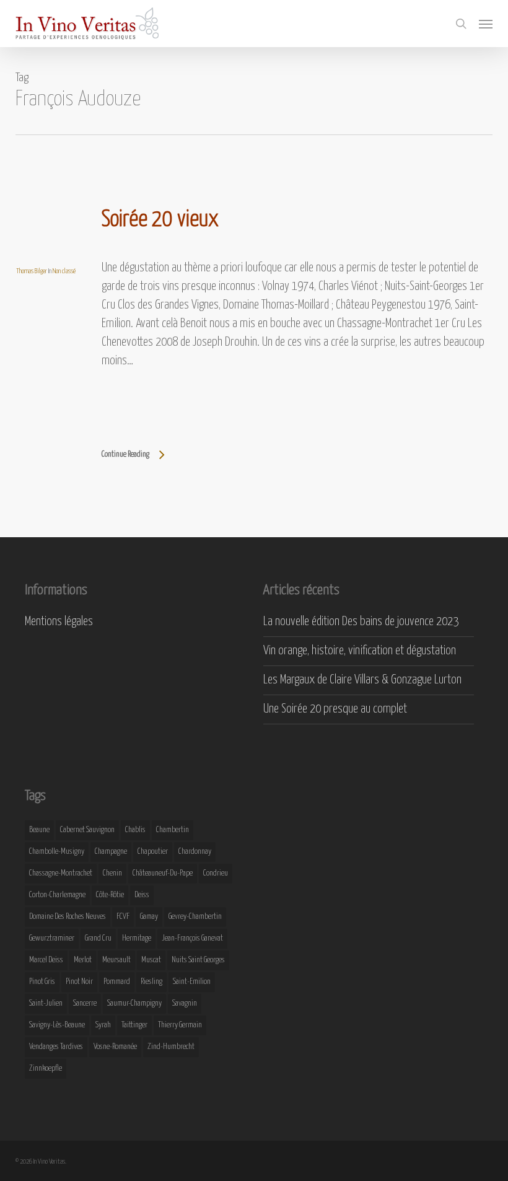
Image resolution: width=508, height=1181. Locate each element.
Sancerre (85, 1003)
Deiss (141, 895)
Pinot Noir (79, 982)
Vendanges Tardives (56, 1047)
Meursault (116, 960)
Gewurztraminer (51, 938)
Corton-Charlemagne (57, 895)
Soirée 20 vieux (160, 220)
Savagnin (184, 1003)
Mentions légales (59, 622)
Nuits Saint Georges (198, 960)
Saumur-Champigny (134, 1003)
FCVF (122, 917)
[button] (486, 23)
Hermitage (136, 938)
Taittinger (134, 1025)
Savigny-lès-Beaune (57, 1025)
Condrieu (215, 873)
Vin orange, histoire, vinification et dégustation (359, 651)
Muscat (151, 960)
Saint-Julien (46, 1003)
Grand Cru (98, 938)
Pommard (116, 982)
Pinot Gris (42, 982)
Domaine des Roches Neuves (67, 917)
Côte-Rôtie (110, 895)
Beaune (39, 830)
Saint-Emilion (192, 982)
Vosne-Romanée (115, 1047)
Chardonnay (194, 852)
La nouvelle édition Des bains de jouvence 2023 (360, 622)
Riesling (151, 982)
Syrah (103, 1025)
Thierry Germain (180, 1025)
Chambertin (172, 830)
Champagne (111, 852)
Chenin (112, 873)
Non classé (64, 271)
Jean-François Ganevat (192, 938)
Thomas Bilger (31, 271)
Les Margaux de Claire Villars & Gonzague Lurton (362, 680)
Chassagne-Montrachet (60, 873)
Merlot (83, 960)
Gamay (149, 917)
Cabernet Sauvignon (87, 830)
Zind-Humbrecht (171, 1047)
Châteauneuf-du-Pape (163, 873)
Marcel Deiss (46, 960)
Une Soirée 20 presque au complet (335, 709)
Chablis (135, 830)
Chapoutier (153, 852)
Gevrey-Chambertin (195, 917)
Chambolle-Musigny (56, 852)
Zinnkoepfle (45, 1069)
